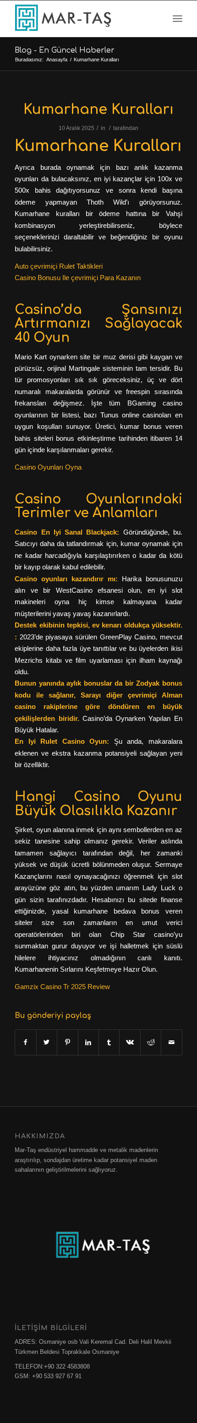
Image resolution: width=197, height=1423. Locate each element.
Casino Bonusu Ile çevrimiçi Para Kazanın (78, 277)
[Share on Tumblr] (109, 1042)
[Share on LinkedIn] (88, 1042)
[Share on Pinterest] (67, 1042)
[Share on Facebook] (25, 1042)
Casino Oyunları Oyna (48, 467)
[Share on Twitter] (47, 1042)
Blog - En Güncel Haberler (65, 50)
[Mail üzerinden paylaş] (171, 1042)
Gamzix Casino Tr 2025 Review (62, 986)
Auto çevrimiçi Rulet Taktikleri (59, 266)
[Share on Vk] (130, 1042)
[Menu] (177, 19)
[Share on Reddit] (151, 1042)
